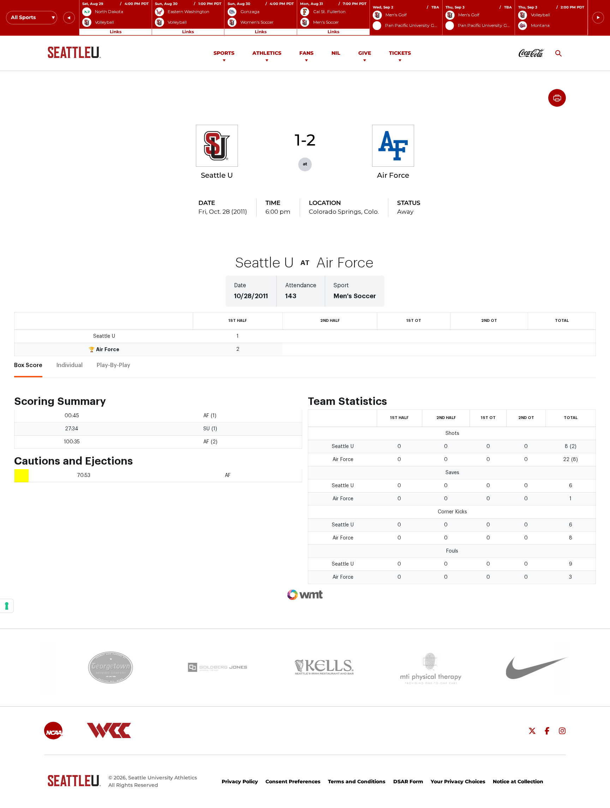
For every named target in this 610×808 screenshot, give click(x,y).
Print (557, 98)
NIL (335, 53)
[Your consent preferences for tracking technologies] (6, 606)
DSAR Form (408, 781)
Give (364, 53)
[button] (69, 18)
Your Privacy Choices (458, 781)
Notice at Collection (518, 781)
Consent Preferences (293, 781)
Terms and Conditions (356, 781)
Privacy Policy (240, 781)
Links (115, 31)
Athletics (266, 53)
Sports (224, 53)
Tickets (400, 53)
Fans (306, 53)
